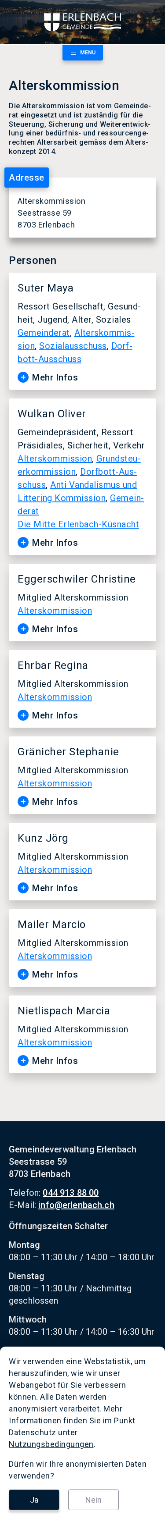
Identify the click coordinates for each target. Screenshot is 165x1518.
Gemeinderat (44, 332)
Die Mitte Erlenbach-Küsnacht (78, 524)
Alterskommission (55, 458)
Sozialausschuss (73, 346)
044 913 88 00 (71, 1192)
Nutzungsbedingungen (51, 1444)
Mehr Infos (55, 377)
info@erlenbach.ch (76, 1205)
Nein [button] (93, 1499)
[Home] (82, 22)
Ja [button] (34, 1499)
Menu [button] (87, 53)
